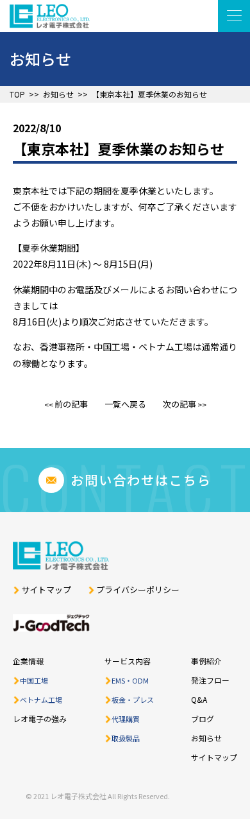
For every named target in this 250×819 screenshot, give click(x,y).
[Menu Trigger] (234, 16)
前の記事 (71, 404)
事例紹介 (206, 660)
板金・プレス (133, 699)
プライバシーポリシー (137, 590)
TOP (17, 94)
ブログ (202, 718)
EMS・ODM (130, 680)
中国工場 (34, 680)
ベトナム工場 (41, 699)
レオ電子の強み (40, 718)
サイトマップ (46, 590)
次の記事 (179, 404)
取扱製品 (126, 738)
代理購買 (126, 719)
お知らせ (58, 94)
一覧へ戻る (125, 404)
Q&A (199, 699)
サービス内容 (127, 660)
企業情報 (28, 660)
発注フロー (210, 680)
